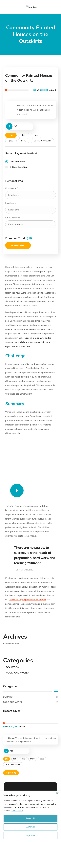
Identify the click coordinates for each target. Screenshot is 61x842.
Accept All (30, 818)
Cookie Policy (17, 810)
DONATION (12, 667)
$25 (24, 135)
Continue (11, 773)
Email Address (13, 217)
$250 (23, 140)
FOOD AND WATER (17, 672)
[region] (30, 816)
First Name (11, 188)
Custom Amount (42, 140)
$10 (10, 135)
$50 (36, 135)
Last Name (11, 203)
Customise (30, 826)
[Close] (58, 793)
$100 (11, 140)
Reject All (30, 835)
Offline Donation (19, 167)
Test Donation (17, 161)
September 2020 (11, 643)
